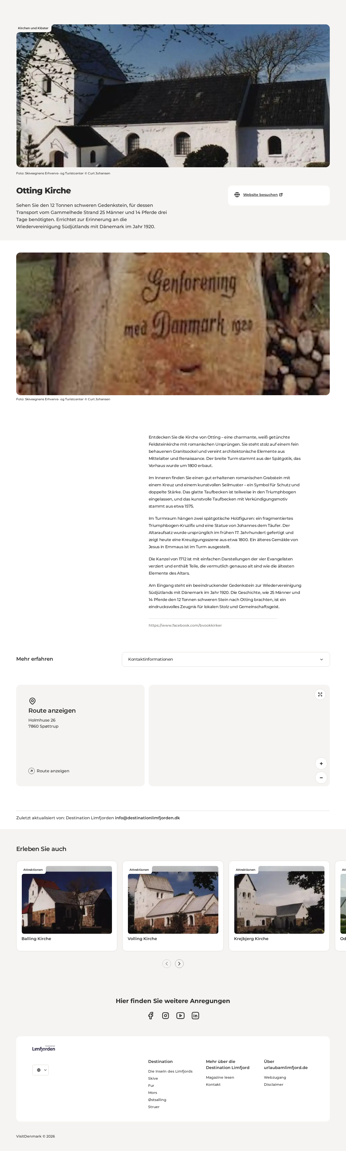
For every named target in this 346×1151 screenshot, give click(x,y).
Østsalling (157, 1099)
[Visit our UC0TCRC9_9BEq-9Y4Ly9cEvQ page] (180, 1015)
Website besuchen (260, 194)
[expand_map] (320, 694)
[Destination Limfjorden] (43, 1048)
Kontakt (213, 1084)
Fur (151, 1085)
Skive (153, 1078)
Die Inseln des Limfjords (170, 1071)
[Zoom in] (321, 763)
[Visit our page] (150, 1015)
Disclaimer (273, 1084)
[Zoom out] (321, 778)
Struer (154, 1107)
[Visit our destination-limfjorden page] (195, 1015)
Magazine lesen (220, 1077)
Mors (152, 1092)
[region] (239, 735)
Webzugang (275, 1077)
